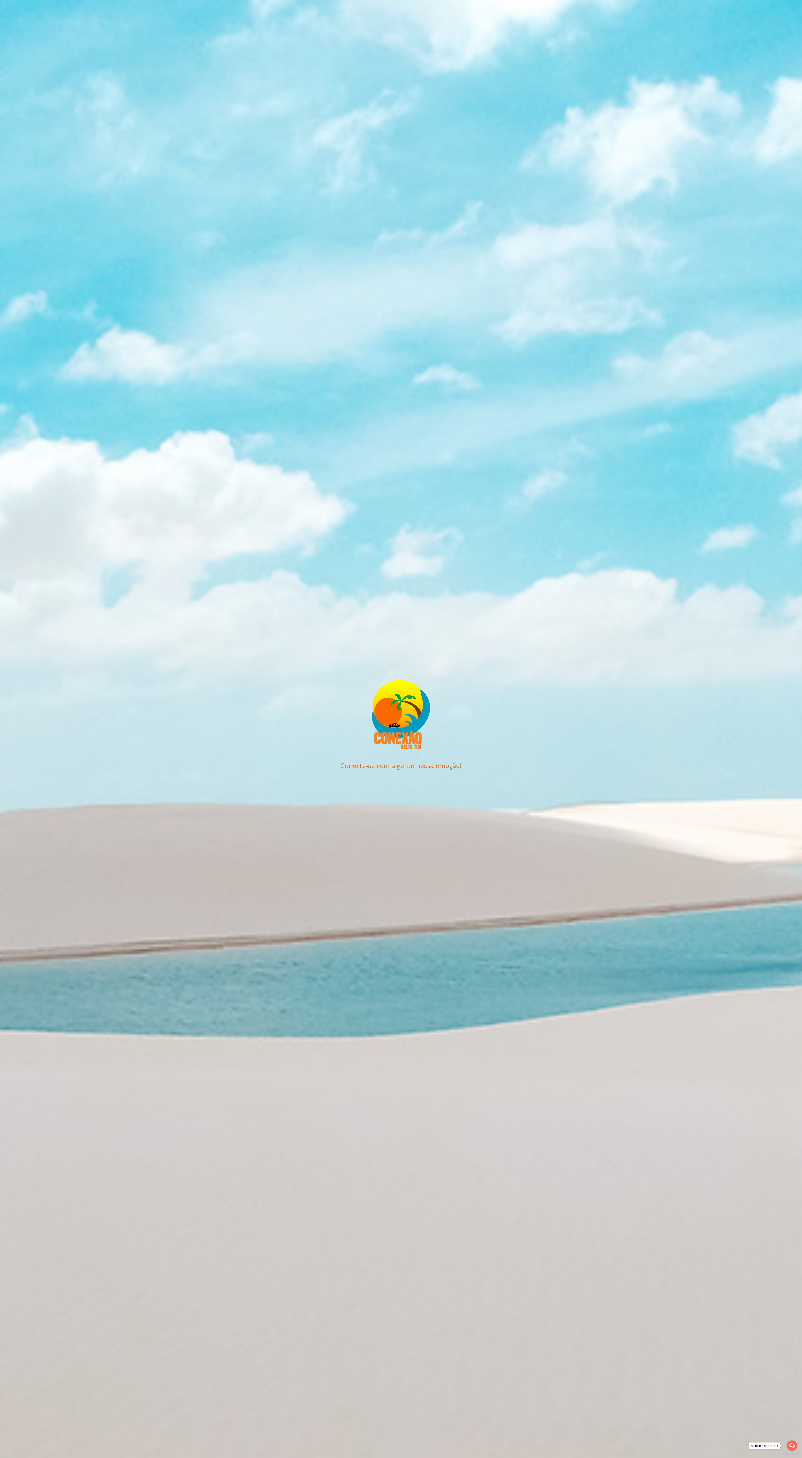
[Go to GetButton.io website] (792, 1453)
